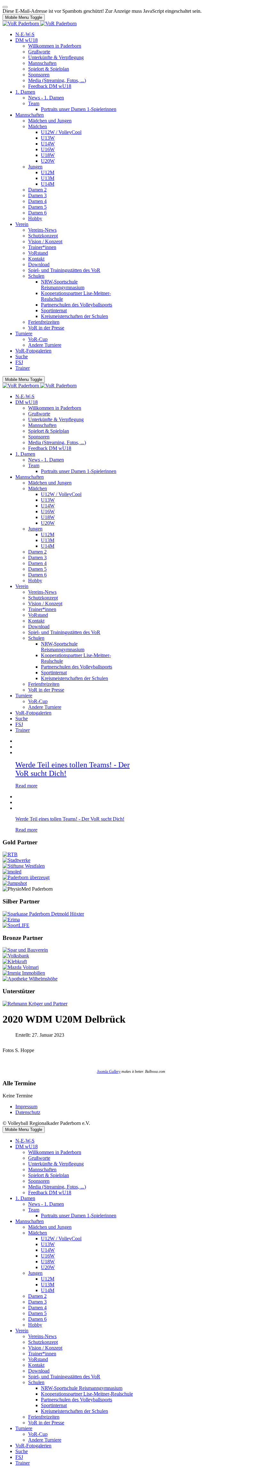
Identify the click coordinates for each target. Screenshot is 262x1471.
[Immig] (24, 973)
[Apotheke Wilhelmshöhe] (30, 978)
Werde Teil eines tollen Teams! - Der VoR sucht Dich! (69, 819)
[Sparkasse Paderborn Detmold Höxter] (43, 914)
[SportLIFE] (16, 925)
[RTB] (10, 854)
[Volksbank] (16, 955)
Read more (26, 785)
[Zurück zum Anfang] (5, 7)
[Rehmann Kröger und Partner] (35, 1003)
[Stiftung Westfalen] (24, 866)
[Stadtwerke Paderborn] (16, 860)
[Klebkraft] (15, 961)
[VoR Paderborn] (40, 23)
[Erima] (11, 919)
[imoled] (12, 871)
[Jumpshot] (15, 883)
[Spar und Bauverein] (25, 950)
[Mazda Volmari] (21, 967)
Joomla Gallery (108, 1071)
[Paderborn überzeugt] (26, 877)
